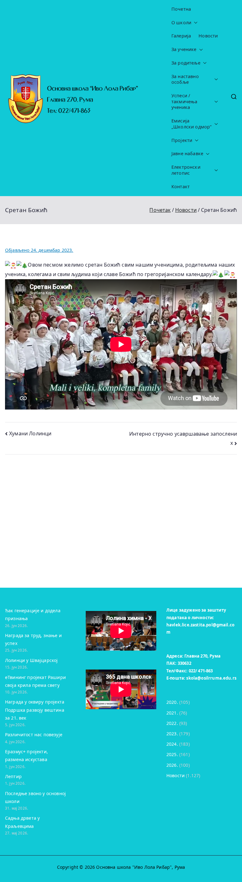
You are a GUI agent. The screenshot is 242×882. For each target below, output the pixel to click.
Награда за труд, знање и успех (33, 639)
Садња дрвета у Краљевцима (22, 822)
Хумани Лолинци (30, 433)
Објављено (39, 250)
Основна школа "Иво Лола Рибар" (134, 867)
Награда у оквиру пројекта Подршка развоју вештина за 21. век (34, 710)
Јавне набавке (187, 153)
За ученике (184, 49)
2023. (172, 734)
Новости (208, 36)
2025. (172, 754)
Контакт (180, 186)
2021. (172, 713)
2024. (172, 744)
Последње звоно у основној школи (35, 797)
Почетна (181, 9)
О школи (181, 22)
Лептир (13, 776)
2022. (172, 723)
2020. (172, 702)
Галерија (181, 36)
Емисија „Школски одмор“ (191, 124)
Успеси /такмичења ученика (184, 101)
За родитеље (185, 63)
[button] (194, 23)
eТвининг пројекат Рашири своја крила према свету (35, 681)
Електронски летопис (185, 170)
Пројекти (181, 140)
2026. (172, 765)
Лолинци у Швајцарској (31, 660)
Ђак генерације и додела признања (32, 614)
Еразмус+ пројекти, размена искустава (26, 755)
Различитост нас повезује (33, 735)
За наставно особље (185, 79)
